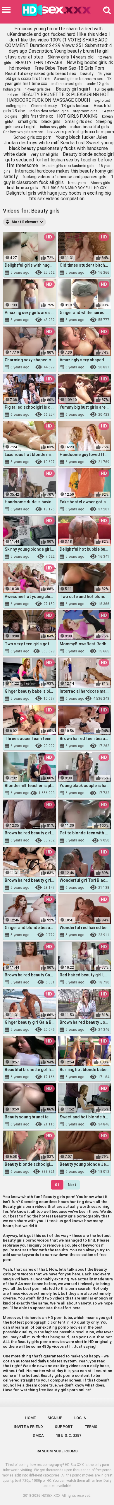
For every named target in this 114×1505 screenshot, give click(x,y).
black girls (51, 121)
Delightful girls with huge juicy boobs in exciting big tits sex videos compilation (58, 195)
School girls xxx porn (32, 137)
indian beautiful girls (89, 126)
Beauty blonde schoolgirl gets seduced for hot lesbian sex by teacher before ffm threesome (59, 159)
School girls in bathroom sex (78, 78)
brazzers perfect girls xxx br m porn (80, 131)
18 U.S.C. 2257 (68, 1435)
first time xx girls (22, 187)
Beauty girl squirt (73, 89)
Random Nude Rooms (57, 1451)
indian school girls (66, 83)
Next (72, 1184)
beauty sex (77, 183)
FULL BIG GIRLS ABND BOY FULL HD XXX (74, 188)
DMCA (38, 1435)
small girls (27, 121)
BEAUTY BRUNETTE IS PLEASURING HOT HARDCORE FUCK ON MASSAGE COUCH (58, 97)
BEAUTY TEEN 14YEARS (38, 62)
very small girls (44, 154)
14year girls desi (38, 89)
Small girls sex (78, 121)
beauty (87, 73)
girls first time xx (37, 116)
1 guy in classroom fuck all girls (59, 179)
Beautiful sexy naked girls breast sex (40, 73)
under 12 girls (98, 84)
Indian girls (12, 89)
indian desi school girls (49, 111)
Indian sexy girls (53, 127)
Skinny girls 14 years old (71, 57)
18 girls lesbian (75, 105)
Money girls (100, 183)
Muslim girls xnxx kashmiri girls (68, 165)
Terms (90, 1426)
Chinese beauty (44, 105)
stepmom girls (85, 111)
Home (30, 1418)
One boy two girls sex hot (23, 132)
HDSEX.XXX (51, 1496)
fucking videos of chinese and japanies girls (64, 176)
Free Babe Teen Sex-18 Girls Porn (69, 68)
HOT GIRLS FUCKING (77, 116)
